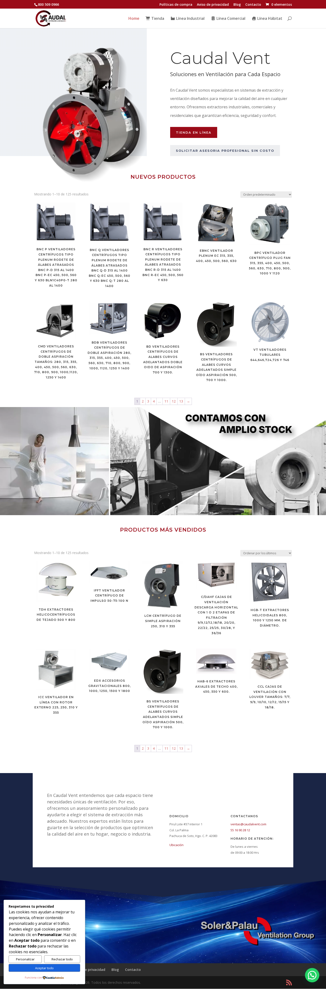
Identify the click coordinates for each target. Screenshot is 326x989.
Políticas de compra (175, 5)
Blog (237, 5)
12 (174, 401)
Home (133, 19)
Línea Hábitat (269, 18)
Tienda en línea (193, 132)
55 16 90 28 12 (240, 830)
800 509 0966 (48, 4)
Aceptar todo (44, 968)
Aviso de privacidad (213, 5)
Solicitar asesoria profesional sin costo (225, 150)
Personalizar (25, 959)
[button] (312, 975)
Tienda (157, 18)
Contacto (253, 5)
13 (181, 401)
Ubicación (176, 845)
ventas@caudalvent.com (248, 824)
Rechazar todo (62, 959)
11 (166, 401)
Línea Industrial (190, 18)
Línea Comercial (230, 18)
